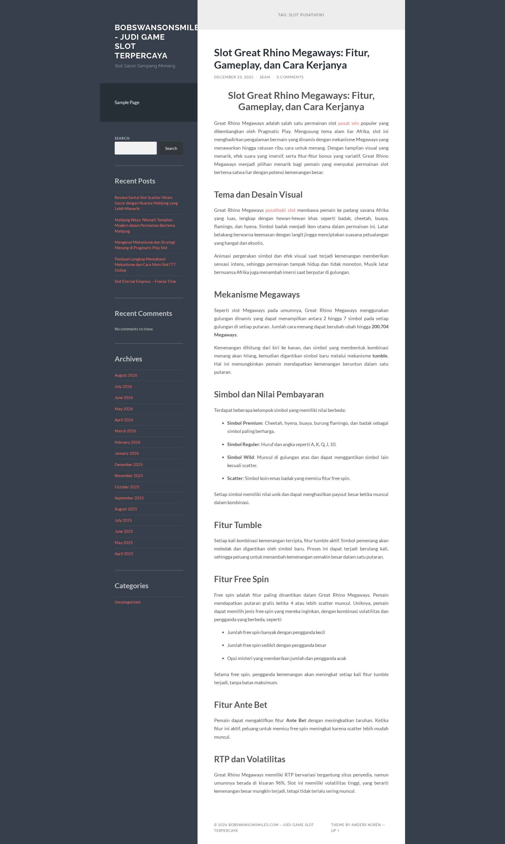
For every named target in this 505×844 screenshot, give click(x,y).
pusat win (348, 123)
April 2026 (124, 419)
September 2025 (129, 497)
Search (122, 138)
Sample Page (127, 102)
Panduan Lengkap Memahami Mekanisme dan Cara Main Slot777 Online (145, 265)
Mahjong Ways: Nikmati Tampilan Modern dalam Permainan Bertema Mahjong (145, 225)
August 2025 (126, 509)
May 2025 (124, 542)
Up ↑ (335, 830)
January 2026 (127, 453)
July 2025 (123, 520)
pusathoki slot (280, 210)
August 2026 (126, 375)
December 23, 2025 (234, 77)
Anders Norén (366, 825)
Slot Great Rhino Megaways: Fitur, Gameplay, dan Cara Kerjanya (292, 58)
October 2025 (127, 486)
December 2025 (129, 464)
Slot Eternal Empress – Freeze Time (145, 281)
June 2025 (124, 531)
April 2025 (124, 553)
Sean (265, 77)
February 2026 (127, 442)
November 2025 (129, 475)
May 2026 (124, 408)
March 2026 (125, 430)
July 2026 (123, 386)
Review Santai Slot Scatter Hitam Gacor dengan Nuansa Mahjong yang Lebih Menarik (146, 203)
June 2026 (124, 397)
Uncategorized (127, 602)
